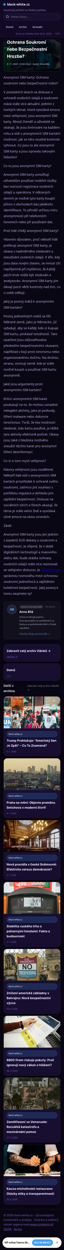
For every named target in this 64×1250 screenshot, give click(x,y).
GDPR (7, 1229)
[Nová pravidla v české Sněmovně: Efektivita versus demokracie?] (32, 850)
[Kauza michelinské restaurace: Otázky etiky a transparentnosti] (32, 1174)
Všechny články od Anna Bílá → (34, 633)
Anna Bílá (26, 612)
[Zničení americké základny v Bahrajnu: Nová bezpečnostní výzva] (32, 981)
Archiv (23, 27)
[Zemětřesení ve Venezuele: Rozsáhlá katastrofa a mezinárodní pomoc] (32, 1110)
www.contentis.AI (41, 1224)
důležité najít (50, 570)
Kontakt (37, 27)
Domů (9, 27)
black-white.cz (18, 4)
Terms (18, 1229)
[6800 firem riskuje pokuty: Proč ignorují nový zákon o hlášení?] (32, 1046)
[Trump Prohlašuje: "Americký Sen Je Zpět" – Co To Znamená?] (32, 726)
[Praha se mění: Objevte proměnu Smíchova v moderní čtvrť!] (32, 788)
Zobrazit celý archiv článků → (43, 688)
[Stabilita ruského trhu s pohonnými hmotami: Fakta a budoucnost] (32, 914)
